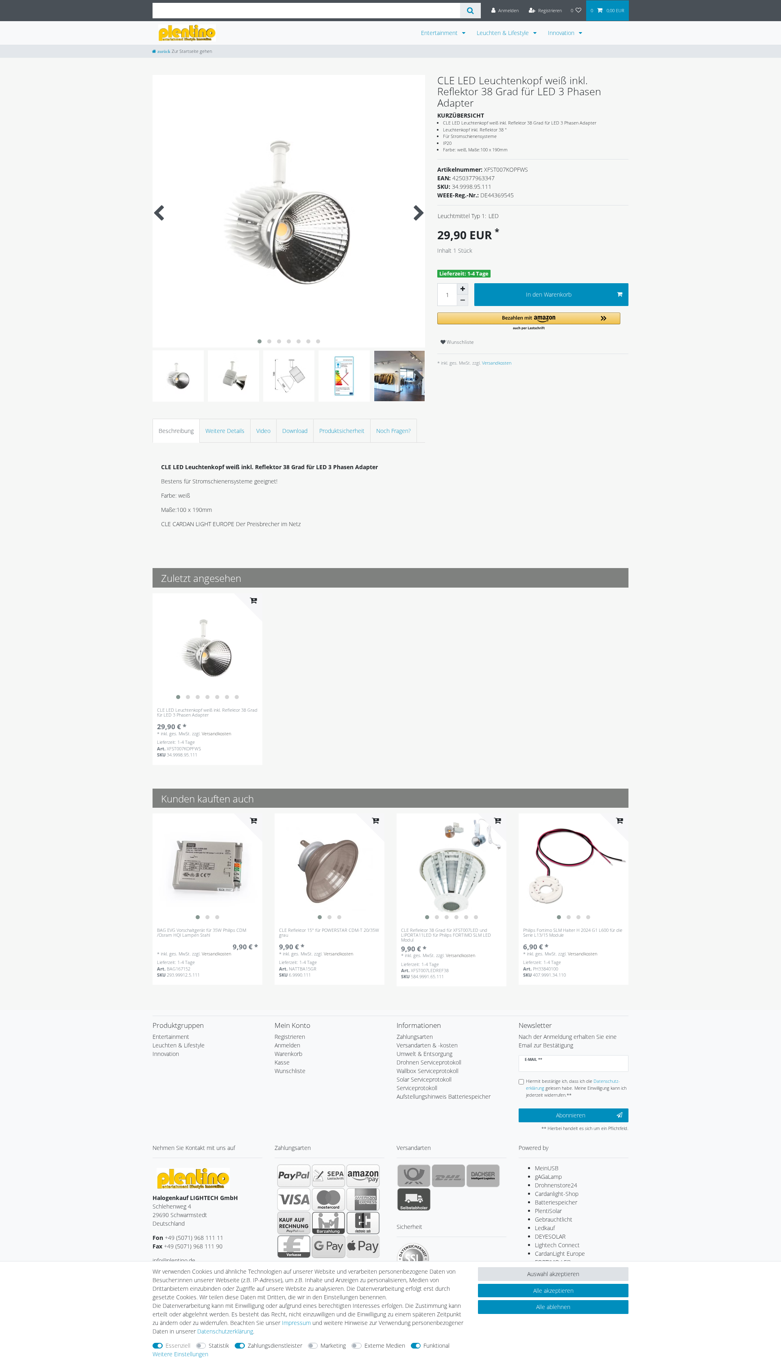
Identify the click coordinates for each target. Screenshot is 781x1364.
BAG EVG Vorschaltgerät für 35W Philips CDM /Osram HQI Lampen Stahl (201, 933)
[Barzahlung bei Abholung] (328, 1223)
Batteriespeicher (556, 1202)
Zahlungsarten (415, 1036)
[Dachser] (483, 1175)
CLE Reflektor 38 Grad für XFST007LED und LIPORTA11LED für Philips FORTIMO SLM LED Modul (446, 935)
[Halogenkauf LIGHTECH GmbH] (193, 1178)
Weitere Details (224, 431)
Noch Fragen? (393, 431)
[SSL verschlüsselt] (413, 1259)
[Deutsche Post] (414, 1175)
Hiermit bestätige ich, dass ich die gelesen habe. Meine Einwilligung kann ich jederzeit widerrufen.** (576, 1088)
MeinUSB (546, 1168)
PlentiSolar (548, 1211)
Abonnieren (570, 1115)
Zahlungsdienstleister (275, 1345)
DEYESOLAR (550, 1236)
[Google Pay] (328, 1246)
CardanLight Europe (560, 1253)
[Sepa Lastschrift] (328, 1175)
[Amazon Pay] (363, 1175)
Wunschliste (459, 342)
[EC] (363, 1223)
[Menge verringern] (462, 300)
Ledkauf (545, 1228)
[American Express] (363, 1199)
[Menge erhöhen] (462, 289)
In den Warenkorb (549, 294)
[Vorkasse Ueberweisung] (294, 1246)
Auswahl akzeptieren (553, 1274)
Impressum (296, 1323)
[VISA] (294, 1199)
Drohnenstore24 (556, 1185)
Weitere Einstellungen (180, 1354)
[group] (207, 648)
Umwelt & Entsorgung (424, 1054)
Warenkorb (288, 1054)
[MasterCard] (328, 1199)
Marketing (333, 1345)
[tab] (176, 431)
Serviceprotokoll (417, 1088)
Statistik (219, 1345)
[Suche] (470, 10)
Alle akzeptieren (553, 1290)
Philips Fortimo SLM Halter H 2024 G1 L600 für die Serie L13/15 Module (572, 933)
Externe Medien (384, 1345)
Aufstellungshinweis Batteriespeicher (444, 1096)
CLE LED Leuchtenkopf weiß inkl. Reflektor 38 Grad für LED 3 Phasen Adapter (207, 713)
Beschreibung (176, 431)
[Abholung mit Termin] (414, 1199)
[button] (528, 322)
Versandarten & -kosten (427, 1045)
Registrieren (290, 1036)
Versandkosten (496, 363)
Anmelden (287, 1045)
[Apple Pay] (363, 1246)
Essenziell (178, 1345)
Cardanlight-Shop (556, 1194)
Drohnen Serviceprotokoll (429, 1062)
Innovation (562, 33)
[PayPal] (294, 1175)
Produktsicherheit (341, 431)
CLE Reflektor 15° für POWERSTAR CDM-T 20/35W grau (329, 933)
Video (263, 431)
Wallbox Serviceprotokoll (427, 1071)
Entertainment (440, 33)
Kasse (282, 1062)
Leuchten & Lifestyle (503, 33)
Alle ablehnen (553, 1307)
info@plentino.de (174, 1260)
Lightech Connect (557, 1245)
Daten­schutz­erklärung (225, 1331)
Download (295, 431)
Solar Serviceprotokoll (424, 1079)
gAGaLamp (548, 1176)
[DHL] (448, 1175)
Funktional (436, 1345)
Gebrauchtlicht (553, 1219)
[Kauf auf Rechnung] (294, 1223)
